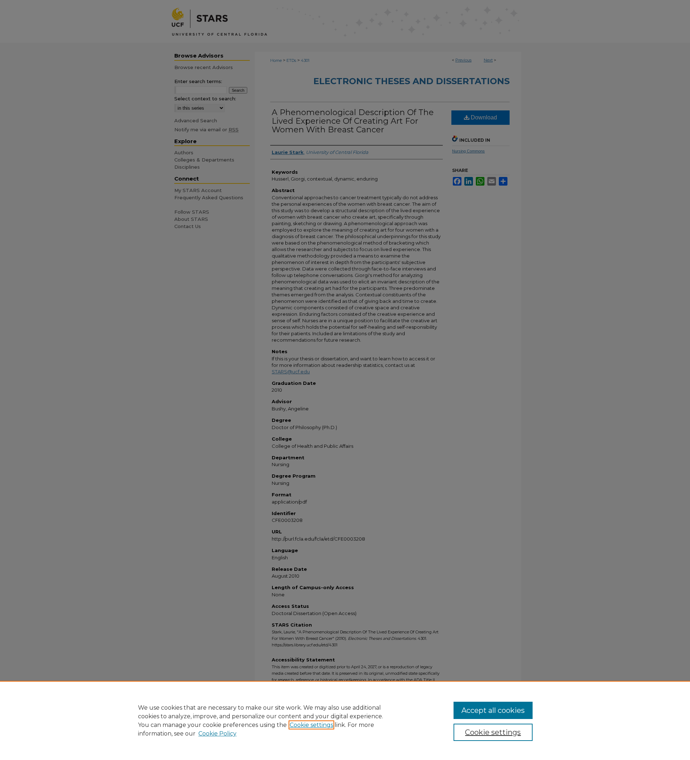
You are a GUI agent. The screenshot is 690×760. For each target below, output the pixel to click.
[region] (345, 720)
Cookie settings (311, 725)
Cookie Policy (217, 733)
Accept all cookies (493, 710)
